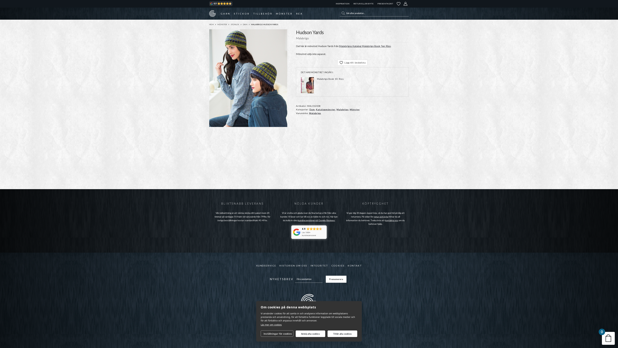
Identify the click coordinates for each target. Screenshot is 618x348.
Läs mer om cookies (271, 324)
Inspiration (343, 3)
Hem (211, 24)
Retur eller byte (364, 3)
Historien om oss (293, 265)
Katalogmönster (325, 109)
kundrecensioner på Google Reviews (316, 220)
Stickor (242, 13)
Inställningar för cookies (278, 333)
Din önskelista (398, 4)
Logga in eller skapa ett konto (405, 4)
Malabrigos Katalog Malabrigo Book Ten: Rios (365, 46)
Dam (245, 24)
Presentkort (385, 3)
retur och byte (381, 216)
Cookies (338, 265)
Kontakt (355, 265)
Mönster (284, 13)
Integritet (319, 265)
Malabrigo (342, 109)
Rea (299, 13)
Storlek (235, 24)
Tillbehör (262, 13)
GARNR (212, 13)
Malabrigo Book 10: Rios (330, 78)
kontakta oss (391, 220)
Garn (225, 13)
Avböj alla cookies (310, 334)
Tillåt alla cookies (342, 334)
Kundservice (266, 265)
